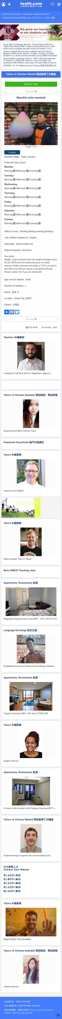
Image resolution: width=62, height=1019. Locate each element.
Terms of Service (37, 1010)
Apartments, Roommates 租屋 (21, 582)
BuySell (46, 14)
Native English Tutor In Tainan (17, 559)
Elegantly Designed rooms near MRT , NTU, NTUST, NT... (31, 619)
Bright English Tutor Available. (17, 939)
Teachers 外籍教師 (14, 337)
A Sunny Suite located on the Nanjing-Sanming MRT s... (30, 808)
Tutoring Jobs (27, 14)
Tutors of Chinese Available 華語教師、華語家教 (31, 395)
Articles (48, 18)
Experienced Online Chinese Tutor (20, 431)
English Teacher (11, 761)
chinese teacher (11, 986)
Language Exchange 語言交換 (14, 18)
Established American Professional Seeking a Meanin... (30, 666)
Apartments (37, 14)
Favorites (30, 91)
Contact (7, 1012)
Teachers (17, 14)
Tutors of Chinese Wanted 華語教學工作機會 (31, 74)
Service (49, 1010)
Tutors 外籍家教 (12, 454)
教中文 (41, 18)
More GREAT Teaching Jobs (19, 570)
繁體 (53, 18)
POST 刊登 (32, 84)
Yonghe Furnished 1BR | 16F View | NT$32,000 (26, 713)
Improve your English (14, 490)
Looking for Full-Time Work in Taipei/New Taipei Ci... (28, 373)
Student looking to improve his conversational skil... (28, 855)
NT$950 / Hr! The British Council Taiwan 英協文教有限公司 (30, 65)
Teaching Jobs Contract (22, 1012)
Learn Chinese (32, 18)
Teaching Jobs (7, 14)
